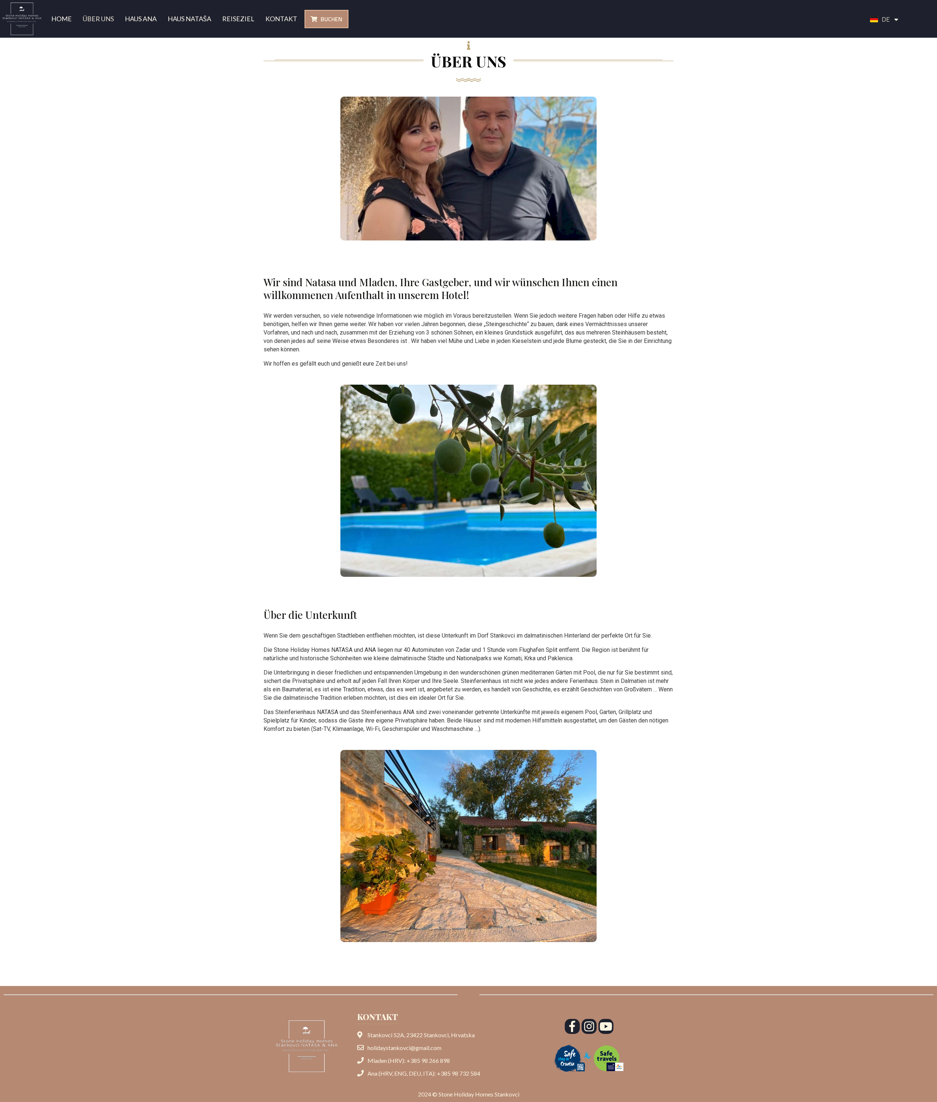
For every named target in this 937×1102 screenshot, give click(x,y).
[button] (326, 19)
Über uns (98, 19)
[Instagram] (589, 1026)
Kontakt (281, 19)
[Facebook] (572, 1026)
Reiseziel (238, 19)
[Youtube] (605, 1026)
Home (61, 19)
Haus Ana (141, 19)
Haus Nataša (189, 19)
